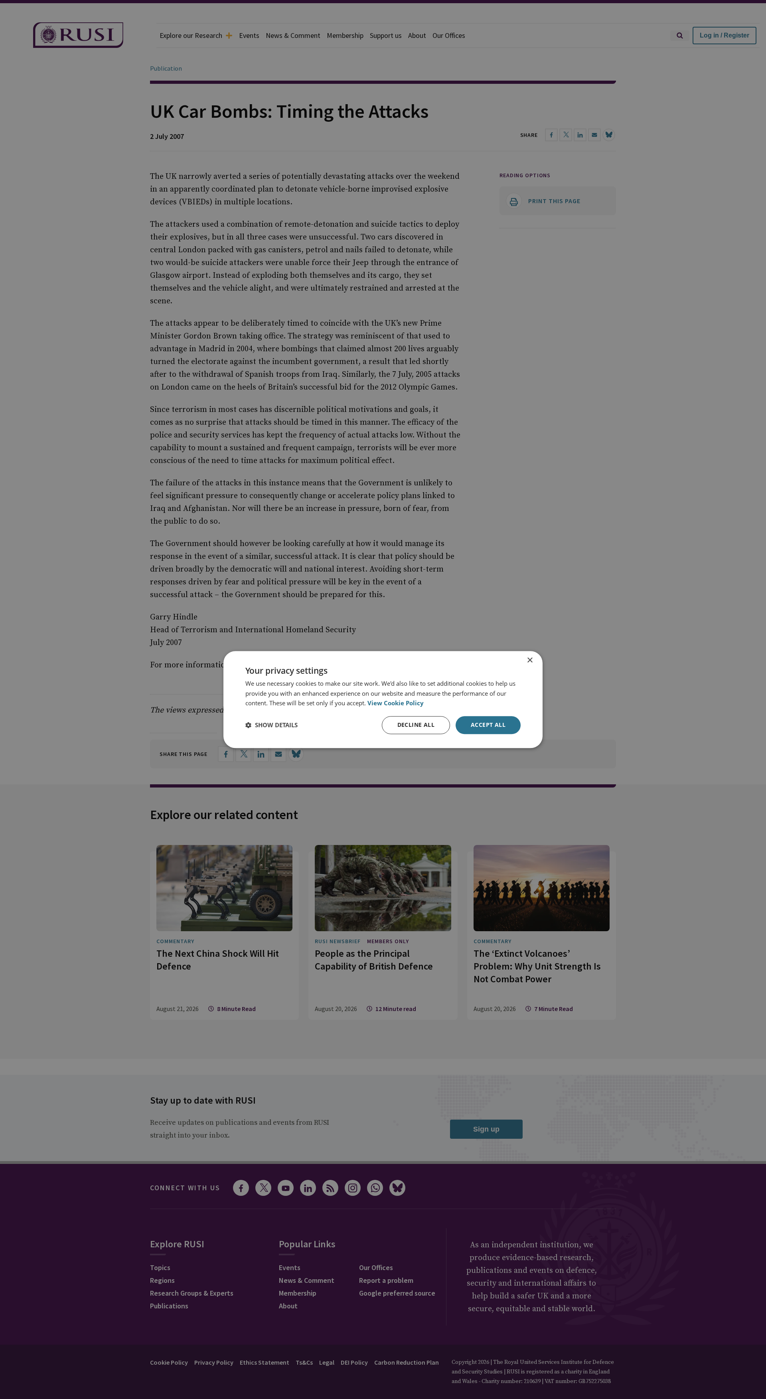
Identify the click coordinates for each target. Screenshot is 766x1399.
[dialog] (383, 699)
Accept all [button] (488, 724)
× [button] (530, 660)
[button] (271, 725)
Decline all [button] (415, 724)
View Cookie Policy (395, 703)
